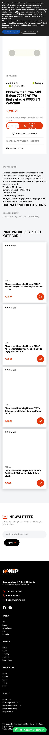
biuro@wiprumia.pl (15, 600)
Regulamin (30, 724)
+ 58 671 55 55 (13, 595)
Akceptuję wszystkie (11, 32)
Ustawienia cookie (29, 32)
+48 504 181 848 (14, 591)
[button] (12, 53)
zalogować (17, 216)
